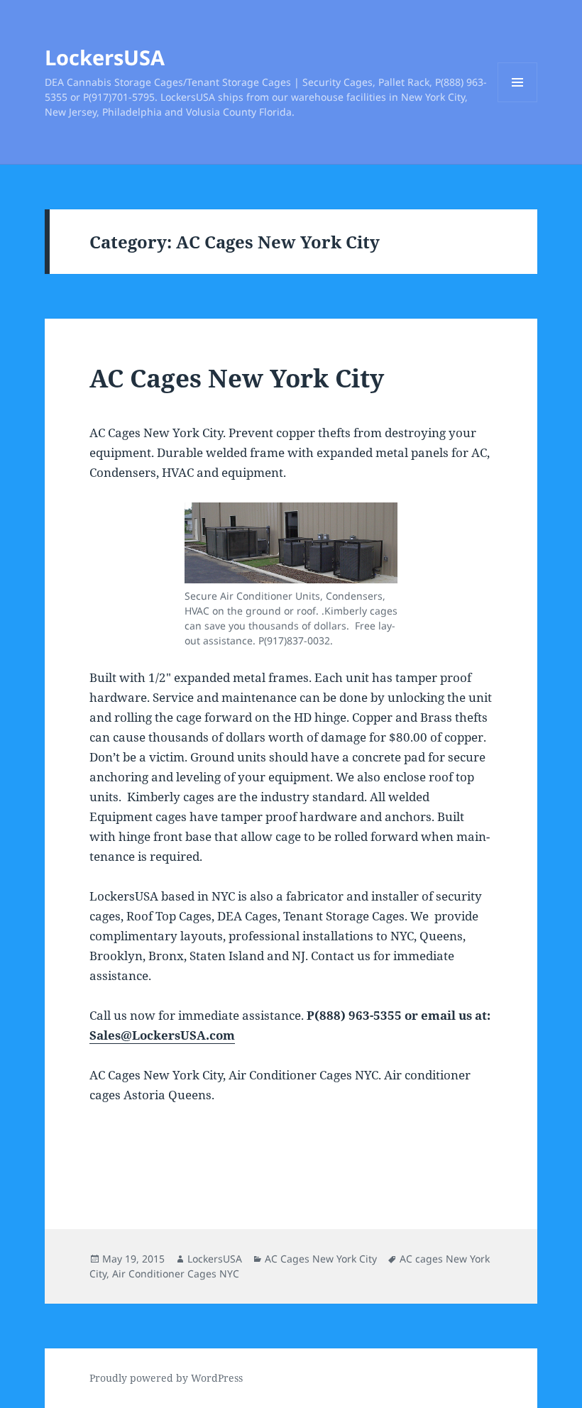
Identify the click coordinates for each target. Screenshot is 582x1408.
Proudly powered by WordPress (166, 1378)
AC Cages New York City (236, 378)
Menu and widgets (517, 101)
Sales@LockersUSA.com (162, 1035)
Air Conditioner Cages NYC (175, 1273)
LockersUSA (105, 57)
